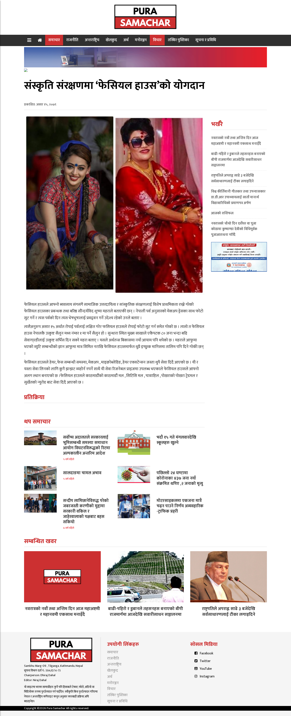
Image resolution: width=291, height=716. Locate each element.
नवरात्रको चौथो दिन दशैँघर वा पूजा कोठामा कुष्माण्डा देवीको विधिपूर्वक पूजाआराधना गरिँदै (234, 229)
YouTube (206, 669)
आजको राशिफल (222, 213)
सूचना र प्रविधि (205, 40)
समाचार (54, 40)
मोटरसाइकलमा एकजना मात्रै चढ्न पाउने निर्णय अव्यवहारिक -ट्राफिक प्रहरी (180, 506)
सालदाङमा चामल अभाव (82, 473)
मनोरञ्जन (141, 40)
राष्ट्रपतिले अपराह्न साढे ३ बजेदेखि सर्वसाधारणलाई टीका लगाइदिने (232, 178)
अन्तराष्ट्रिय (92, 40)
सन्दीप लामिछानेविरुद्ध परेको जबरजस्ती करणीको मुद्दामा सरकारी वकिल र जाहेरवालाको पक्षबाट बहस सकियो (86, 511)
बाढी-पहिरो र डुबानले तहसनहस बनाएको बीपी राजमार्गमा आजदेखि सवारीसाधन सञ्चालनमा (238, 159)
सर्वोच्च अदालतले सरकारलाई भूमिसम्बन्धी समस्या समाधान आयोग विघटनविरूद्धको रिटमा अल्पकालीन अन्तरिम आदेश (86, 445)
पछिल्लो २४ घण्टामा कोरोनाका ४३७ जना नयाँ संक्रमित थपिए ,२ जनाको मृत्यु (180, 478)
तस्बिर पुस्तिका (178, 40)
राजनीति (72, 40)
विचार (157, 40)
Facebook (206, 653)
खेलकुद (111, 40)
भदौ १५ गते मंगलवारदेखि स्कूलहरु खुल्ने (176, 440)
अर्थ (125, 40)
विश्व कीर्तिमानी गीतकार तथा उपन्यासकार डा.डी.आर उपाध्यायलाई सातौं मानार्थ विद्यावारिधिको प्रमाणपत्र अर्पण (238, 197)
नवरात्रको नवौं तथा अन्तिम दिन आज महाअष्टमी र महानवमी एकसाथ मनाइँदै (236, 141)
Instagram (207, 676)
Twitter (205, 661)
